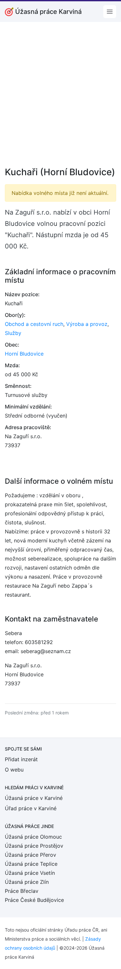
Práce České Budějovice (34, 900)
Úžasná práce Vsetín (30, 873)
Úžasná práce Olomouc (33, 836)
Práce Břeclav (21, 891)
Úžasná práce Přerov (30, 855)
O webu (14, 769)
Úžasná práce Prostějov (34, 846)
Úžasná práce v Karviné (34, 798)
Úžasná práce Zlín (27, 882)
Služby (13, 333)
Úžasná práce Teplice (31, 864)
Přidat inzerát (21, 759)
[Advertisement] (60, 98)
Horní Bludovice (24, 353)
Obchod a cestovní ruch (34, 324)
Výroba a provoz (86, 324)
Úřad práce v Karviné (30, 808)
